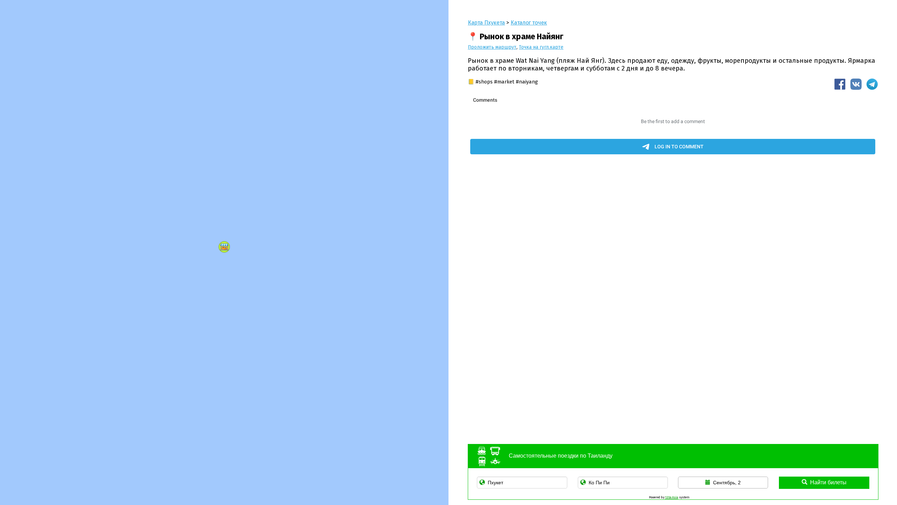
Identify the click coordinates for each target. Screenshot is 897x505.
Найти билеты (828, 482)
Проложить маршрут (492, 47)
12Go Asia (671, 497)
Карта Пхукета (486, 22)
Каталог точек (529, 22)
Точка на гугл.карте (541, 47)
